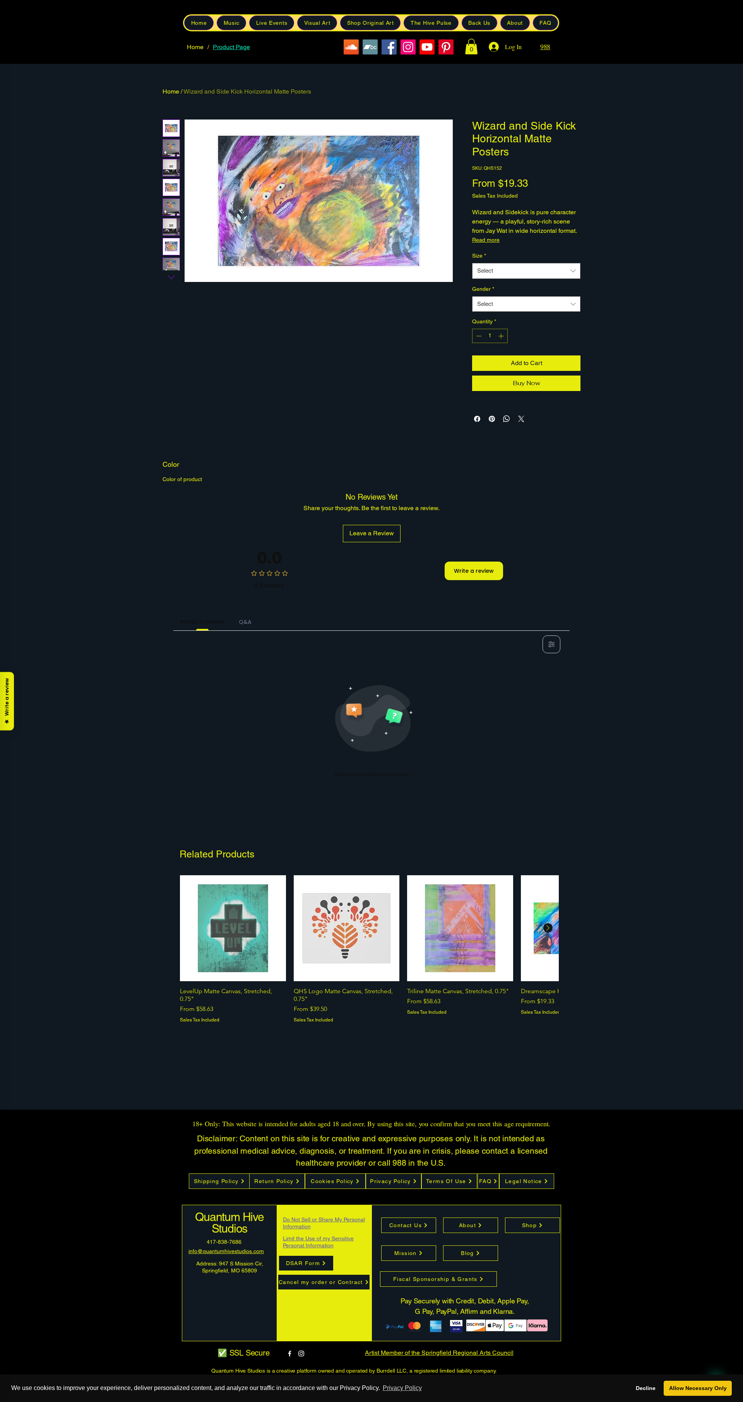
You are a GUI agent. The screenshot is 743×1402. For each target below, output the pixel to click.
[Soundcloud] (351, 47)
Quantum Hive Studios (229, 1222)
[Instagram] (408, 47)
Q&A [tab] (245, 622)
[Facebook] (389, 47)
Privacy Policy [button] (402, 1388)
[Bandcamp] (370, 47)
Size (479, 256)
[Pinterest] (446, 47)
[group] (369, 949)
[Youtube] (427, 47)
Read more (486, 240)
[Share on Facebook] (477, 419)
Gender (483, 289)
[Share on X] (521, 419)
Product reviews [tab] (202, 622)
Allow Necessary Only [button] (698, 1388)
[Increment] (502, 336)
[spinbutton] (490, 336)
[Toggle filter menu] (551, 644)
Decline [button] (646, 1388)
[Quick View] (233, 928)
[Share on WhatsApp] (506, 419)
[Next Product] (548, 927)
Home (171, 91)
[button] (479, 22)
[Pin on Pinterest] (491, 419)
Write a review (474, 571)
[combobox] (526, 271)
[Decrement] (478, 336)
